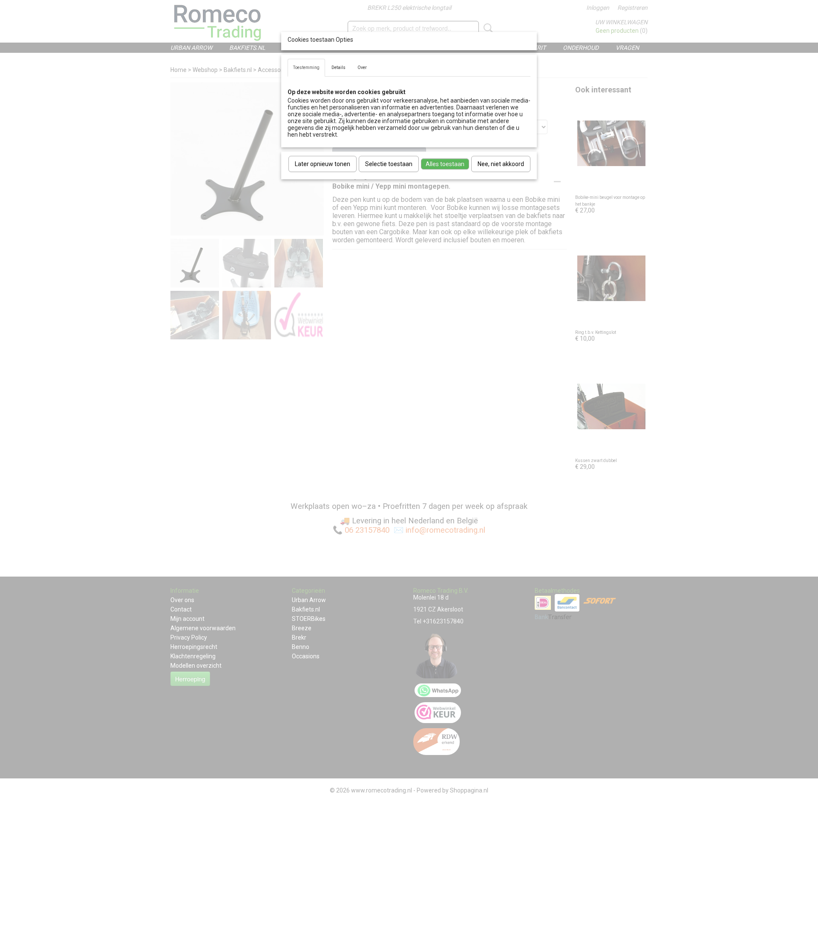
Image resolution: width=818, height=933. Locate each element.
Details (338, 67)
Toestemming (306, 67)
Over (362, 67)
